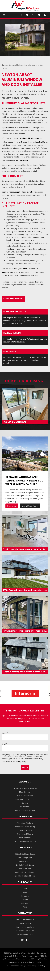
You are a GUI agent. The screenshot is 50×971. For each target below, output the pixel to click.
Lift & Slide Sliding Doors (25, 854)
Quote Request (25, 923)
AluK (25, 892)
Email (4, 744)
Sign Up (25, 768)
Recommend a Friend (25, 934)
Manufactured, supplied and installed (18, 192)
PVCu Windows (25, 837)
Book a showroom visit (13, 298)
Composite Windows (25, 830)
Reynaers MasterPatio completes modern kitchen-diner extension (25, 630)
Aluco (25, 907)
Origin (25, 888)
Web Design (25, 962)
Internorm (25, 903)
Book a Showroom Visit (25, 920)
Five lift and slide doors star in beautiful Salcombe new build (25, 549)
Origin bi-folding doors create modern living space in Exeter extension (25, 671)
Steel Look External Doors (25, 872)
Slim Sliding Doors (25, 857)
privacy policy (21, 761)
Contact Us (25, 913)
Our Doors (25, 847)
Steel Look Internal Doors (25, 876)
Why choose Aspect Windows (25, 788)
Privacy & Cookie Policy (28, 966)
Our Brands (25, 882)
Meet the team (25, 792)
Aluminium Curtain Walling (25, 826)
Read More (11, 506)
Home (4, 65)
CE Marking (41, 966)
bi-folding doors (35, 138)
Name (5, 733)
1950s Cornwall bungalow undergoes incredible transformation (25, 590)
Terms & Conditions (12, 966)
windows (23, 138)
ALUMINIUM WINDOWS (15, 422)
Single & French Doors (25, 865)
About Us (25, 781)
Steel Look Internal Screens (25, 841)
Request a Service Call (25, 931)
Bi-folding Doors (25, 861)
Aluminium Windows (25, 823)
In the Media (25, 806)
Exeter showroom (20, 160)
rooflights (40, 142)
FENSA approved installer (25, 810)
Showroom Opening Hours (25, 799)
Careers (25, 803)
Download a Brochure (25, 927)
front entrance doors (23, 142)
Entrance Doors (25, 868)
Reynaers (25, 896)
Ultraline (25, 899)
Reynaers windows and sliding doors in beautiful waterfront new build (24, 480)
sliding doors (7, 142)
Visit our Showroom (25, 795)
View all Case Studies (30, 506)
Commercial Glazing (25, 834)
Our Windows (25, 816)
